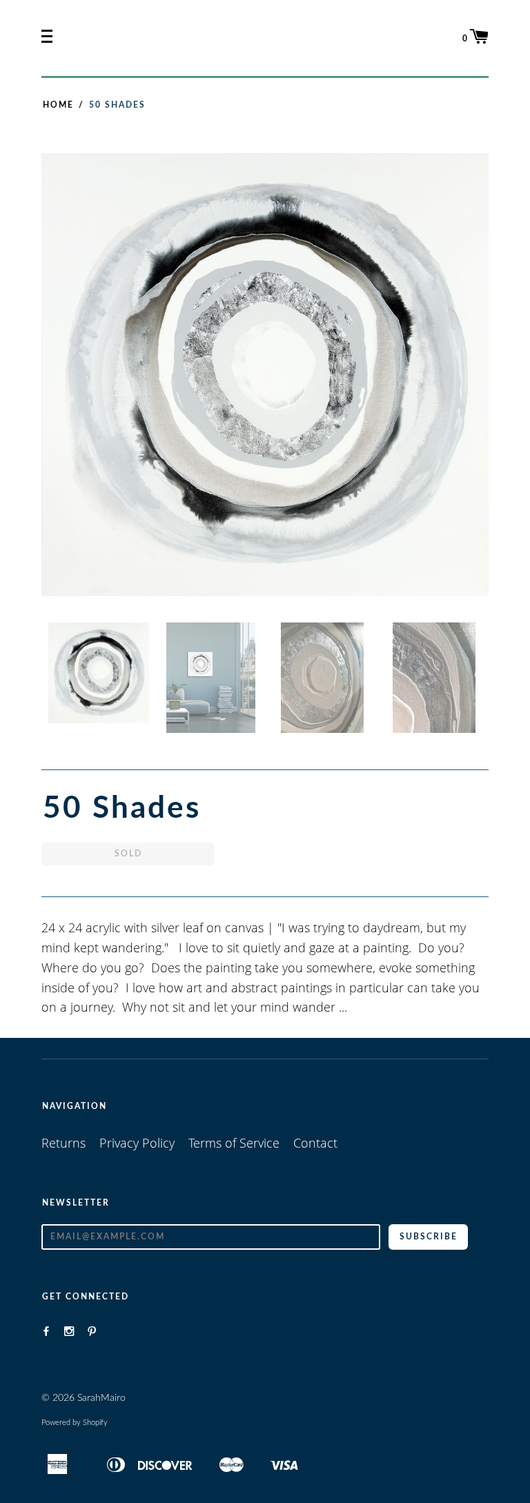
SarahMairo (101, 1398)
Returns (63, 1142)
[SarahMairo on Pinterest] (92, 1330)
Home (58, 105)
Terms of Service (233, 1142)
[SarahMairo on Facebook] (46, 1330)
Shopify (95, 1422)
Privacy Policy (137, 1142)
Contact (315, 1142)
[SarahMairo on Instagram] (69, 1330)
